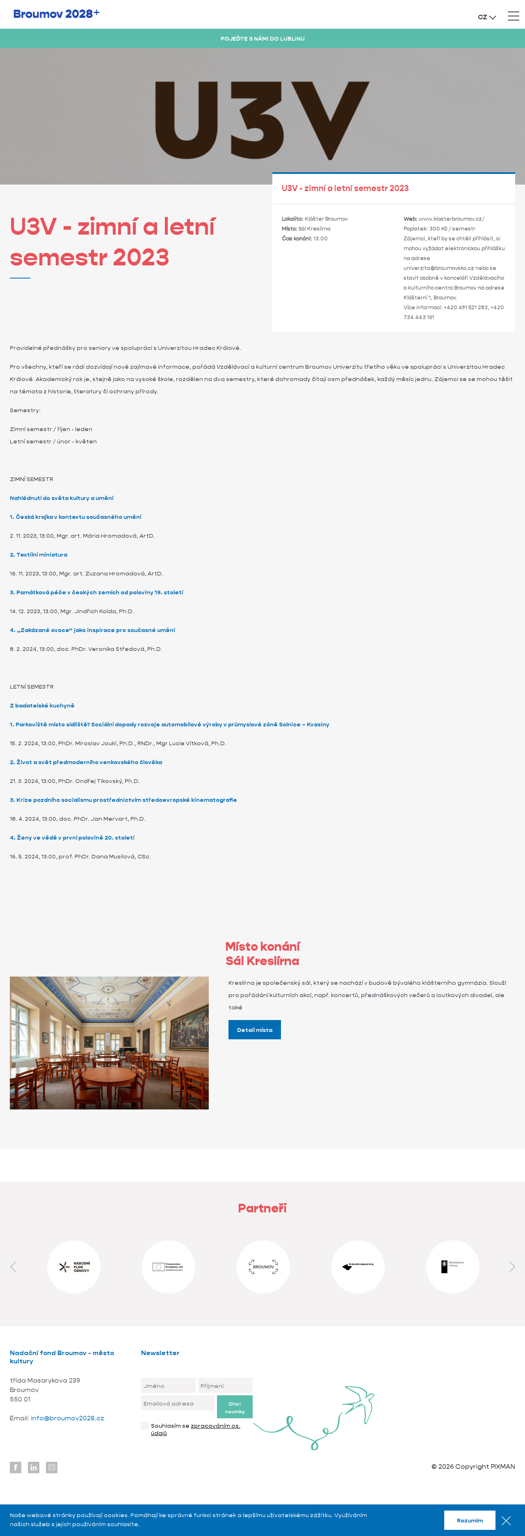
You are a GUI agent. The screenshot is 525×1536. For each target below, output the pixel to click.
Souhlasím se (195, 1429)
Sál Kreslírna (315, 228)
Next (512, 1267)
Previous (13, 1267)
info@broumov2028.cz (67, 1418)
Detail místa (254, 1030)
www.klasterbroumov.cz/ (451, 218)
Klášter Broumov (326, 218)
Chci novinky (234, 1408)
